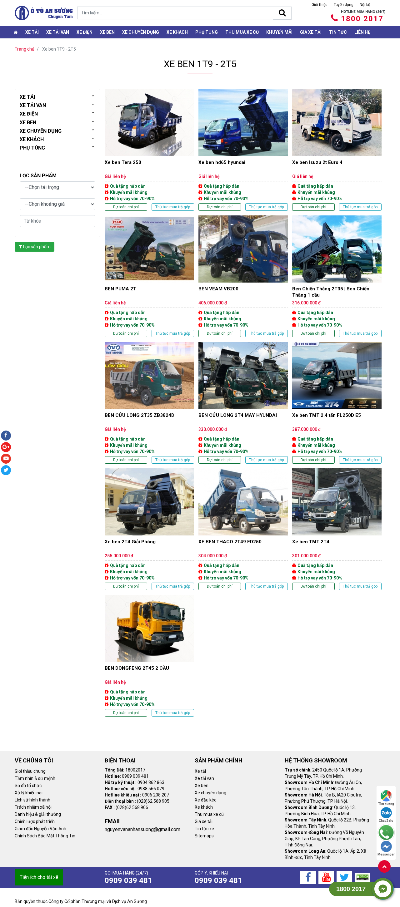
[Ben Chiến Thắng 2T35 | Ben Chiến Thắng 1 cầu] (337, 276)
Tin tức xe (204, 828)
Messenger (386, 854)
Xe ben (107, 32)
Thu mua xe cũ (242, 32)
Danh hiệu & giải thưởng (38, 814)
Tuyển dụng (343, 4)
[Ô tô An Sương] (44, 13)
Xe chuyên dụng (140, 32)
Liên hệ (362, 32)
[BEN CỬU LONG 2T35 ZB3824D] (149, 403)
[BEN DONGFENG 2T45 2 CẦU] (149, 656)
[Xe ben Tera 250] (149, 150)
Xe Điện (84, 32)
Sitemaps (204, 835)
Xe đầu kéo (206, 799)
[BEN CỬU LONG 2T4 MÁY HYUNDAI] (243, 403)
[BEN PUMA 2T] (149, 276)
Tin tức (338, 32)
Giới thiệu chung (30, 771)
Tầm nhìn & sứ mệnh (35, 778)
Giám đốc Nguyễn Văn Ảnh (40, 828)
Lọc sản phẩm (36, 246)
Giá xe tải (311, 32)
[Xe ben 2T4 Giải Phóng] (149, 529)
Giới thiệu (320, 4)
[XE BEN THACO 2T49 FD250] (243, 529)
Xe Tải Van (57, 32)
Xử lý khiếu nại (28, 792)
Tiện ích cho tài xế (39, 877)
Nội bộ (365, 4)
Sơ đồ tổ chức (28, 785)
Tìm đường (386, 804)
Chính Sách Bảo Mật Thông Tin (45, 835)
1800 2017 (362, 18)
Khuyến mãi (279, 32)
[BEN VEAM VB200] (243, 276)
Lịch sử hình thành (32, 799)
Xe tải (32, 32)
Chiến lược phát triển (35, 821)
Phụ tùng (206, 32)
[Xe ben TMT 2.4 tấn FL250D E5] (337, 403)
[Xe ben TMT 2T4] (337, 529)
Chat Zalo (386, 820)
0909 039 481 (128, 880)
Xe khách (177, 32)
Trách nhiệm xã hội (33, 807)
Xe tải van (204, 778)
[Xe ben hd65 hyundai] (243, 150)
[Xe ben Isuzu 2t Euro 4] (337, 150)
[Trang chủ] (16, 32)
